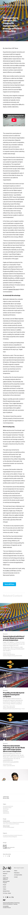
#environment (19, 655)
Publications (16, 872)
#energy (14, 655)
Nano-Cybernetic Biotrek (9, 654)
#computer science (11, 708)
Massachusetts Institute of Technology (11, 902)
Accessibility (6, 906)
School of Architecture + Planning (10, 904)
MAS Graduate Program (6, 882)
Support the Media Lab (5, 878)
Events (4, 887)
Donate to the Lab (7, 907)
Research (5, 873)
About (4, 875)
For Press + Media (7, 893)
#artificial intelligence (7, 655)
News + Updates (6, 871)
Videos (4, 889)
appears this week (13, 289)
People (4, 884)
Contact (16, 877)
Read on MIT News (9, 584)
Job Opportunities (18, 875)
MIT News (6, 796)
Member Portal (6, 891)
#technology (18, 708)
